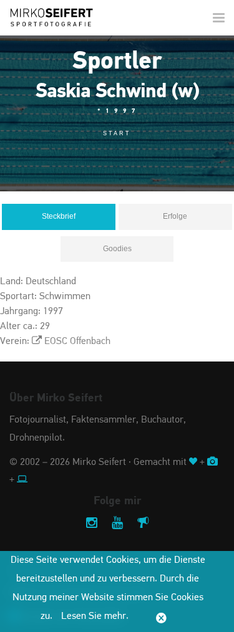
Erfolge (175, 216)
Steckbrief (59, 216)
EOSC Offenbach (77, 342)
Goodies (117, 248)
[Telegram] (143, 523)
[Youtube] (117, 523)
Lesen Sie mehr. (95, 616)
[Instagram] (91, 523)
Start (117, 133)
